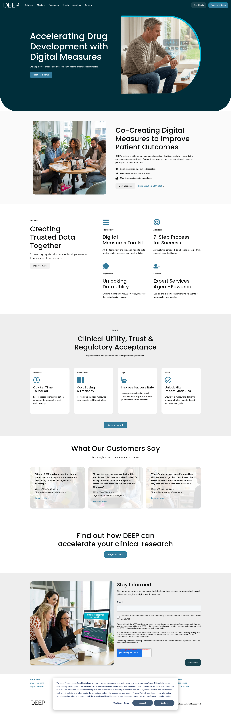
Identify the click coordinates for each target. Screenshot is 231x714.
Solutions (29, 5)
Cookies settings (121, 703)
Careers (88, 5)
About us (76, 5)
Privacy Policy (190, 632)
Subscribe (193, 662)
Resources (54, 5)
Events (65, 5)
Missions (41, 5)
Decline (164, 703)
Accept (142, 703)
